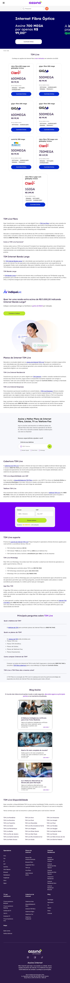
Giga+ (5, 883)
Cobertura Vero (29, 901)
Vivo (4, 855)
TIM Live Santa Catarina (11, 837)
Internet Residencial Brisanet (50, 887)
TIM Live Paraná (52, 834)
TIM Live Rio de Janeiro (10, 834)
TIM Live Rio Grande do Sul (33, 837)
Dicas (48, 910)
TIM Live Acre (29, 817)
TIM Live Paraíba (52, 826)
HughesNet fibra (29, 865)
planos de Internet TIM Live (35, 362)
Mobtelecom (6, 875)
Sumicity (5, 866)
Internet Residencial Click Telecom (51, 872)
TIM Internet (37, 376)
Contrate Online (28, 42)
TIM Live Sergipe (52, 828)
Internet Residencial (51, 851)
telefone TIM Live (54, 492)
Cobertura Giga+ (29, 911)
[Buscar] (47, 8)
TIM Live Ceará (8, 826)
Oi (4, 861)
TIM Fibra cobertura (19, 665)
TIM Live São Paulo (31, 834)
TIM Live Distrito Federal (54, 839)
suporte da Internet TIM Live (19, 542)
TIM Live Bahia (8, 831)
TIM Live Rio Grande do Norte (34, 826)
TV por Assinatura (6, 895)
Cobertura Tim (29, 914)
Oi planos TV (6, 916)
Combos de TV (7, 910)
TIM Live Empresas (47, 391)
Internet (49, 913)
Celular (49, 908)
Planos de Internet (28, 851)
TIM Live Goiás (29, 839)
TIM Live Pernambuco (10, 828)
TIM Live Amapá (52, 820)
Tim (4, 858)
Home (4, 50)
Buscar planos (31, 520)
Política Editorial (7, 933)
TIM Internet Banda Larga (14, 261)
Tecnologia (50, 899)
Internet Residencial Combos (50, 859)
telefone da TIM (13, 627)
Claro (4, 880)
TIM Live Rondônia (9, 817)
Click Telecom (6, 869)
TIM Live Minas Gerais (32, 831)
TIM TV (5, 913)
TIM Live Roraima (9, 820)
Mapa (5, 925)
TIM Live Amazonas (53, 817)
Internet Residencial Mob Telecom (51, 865)
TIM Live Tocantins (9, 823)
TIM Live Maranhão (31, 823)
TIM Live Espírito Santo (54, 831)
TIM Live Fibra (44, 223)
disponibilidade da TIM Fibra (23, 480)
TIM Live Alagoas (30, 828)
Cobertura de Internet (29, 895)
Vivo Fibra (28, 870)
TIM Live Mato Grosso (10, 839)
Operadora (50, 902)
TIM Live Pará (29, 820)
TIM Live (27, 867)
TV (48, 905)
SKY (4, 864)
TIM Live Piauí (51, 823)
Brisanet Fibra (29, 862)
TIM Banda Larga (10, 275)
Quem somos (6, 930)
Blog (48, 894)
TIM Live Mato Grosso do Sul (56, 837)
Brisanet (5, 872)
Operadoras (7, 850)
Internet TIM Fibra (30, 908)
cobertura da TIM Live (12, 466)
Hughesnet (6, 877)
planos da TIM (13, 639)
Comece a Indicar (14, 313)
